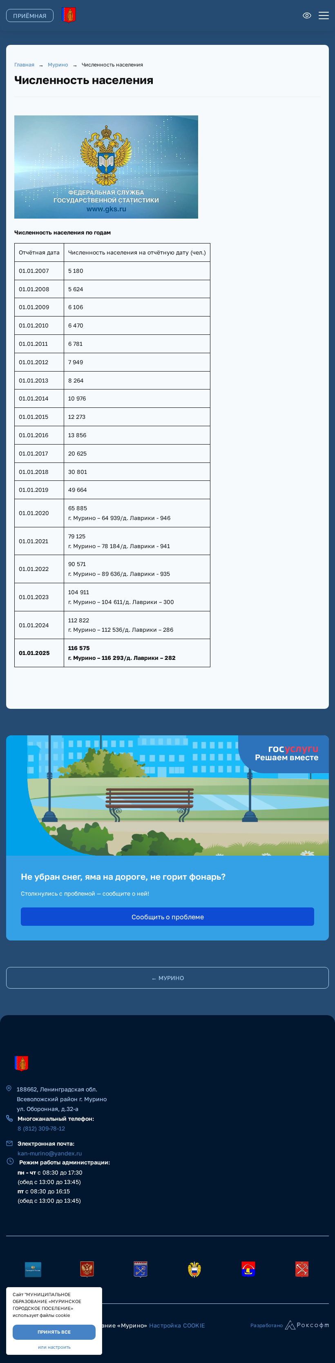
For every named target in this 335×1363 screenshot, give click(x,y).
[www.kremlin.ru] (33, 1270)
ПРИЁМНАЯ (30, 15)
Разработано (266, 1325)
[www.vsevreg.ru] (248, 1270)
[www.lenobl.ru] (140, 1270)
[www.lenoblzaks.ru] (194, 1270)
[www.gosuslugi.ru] (87, 1270)
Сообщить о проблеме (168, 917)
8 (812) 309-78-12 (41, 1128)
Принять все (54, 1331)
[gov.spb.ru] (302, 1270)
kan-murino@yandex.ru (50, 1153)
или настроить (54, 1347)
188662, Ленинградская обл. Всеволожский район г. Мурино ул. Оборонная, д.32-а (62, 1099)
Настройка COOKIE (177, 1325)
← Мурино (167, 977)
